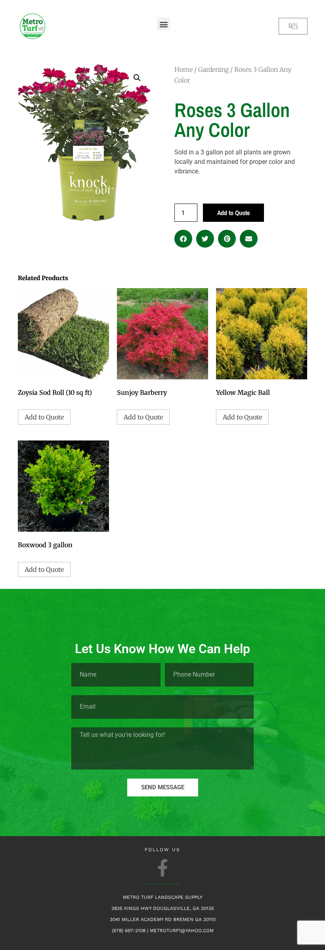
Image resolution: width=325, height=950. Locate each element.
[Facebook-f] (162, 867)
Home (183, 69)
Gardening (213, 69)
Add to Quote (233, 212)
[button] (163, 24)
